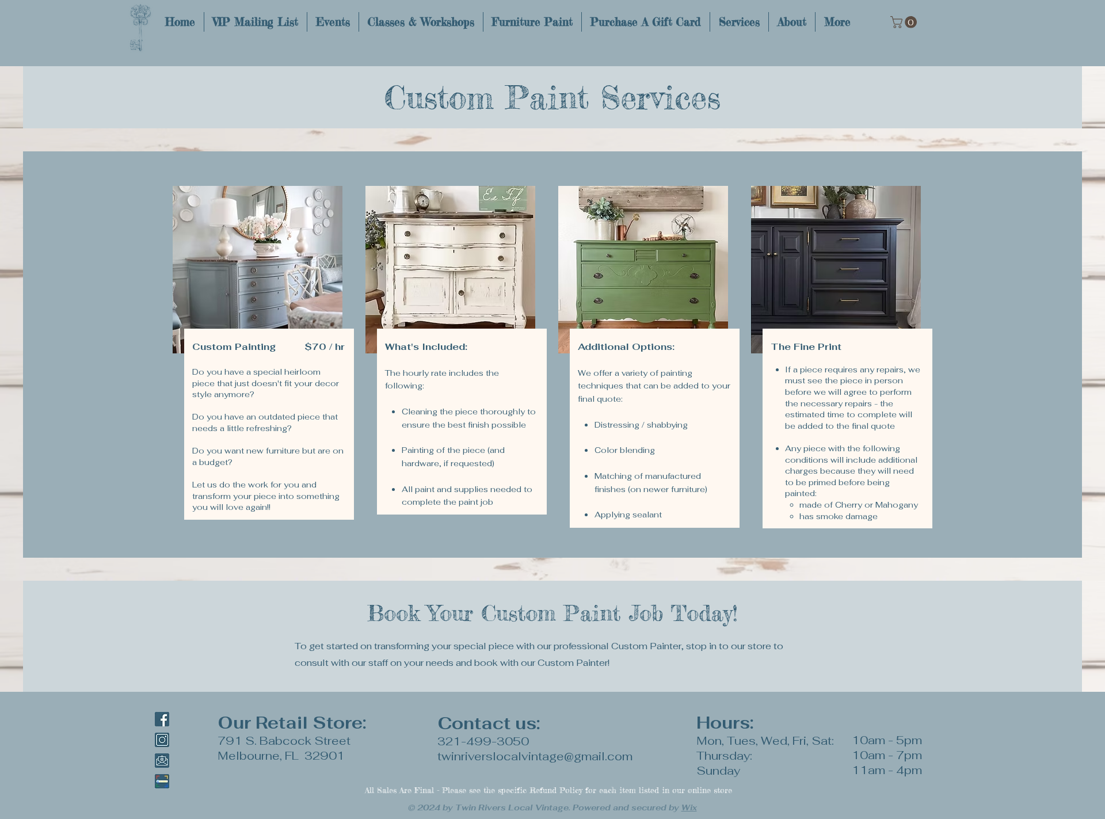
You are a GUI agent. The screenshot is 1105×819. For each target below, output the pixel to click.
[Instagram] (162, 740)
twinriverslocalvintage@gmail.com (534, 756)
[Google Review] (162, 781)
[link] (905, 22)
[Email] (162, 760)
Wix (689, 807)
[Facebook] (162, 719)
